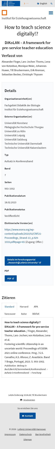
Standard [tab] (9, 306)
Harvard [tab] (24, 306)
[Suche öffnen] (52, 3)
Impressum (10, 434)
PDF (9, 278)
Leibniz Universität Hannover (31, 429)
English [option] (43, 3)
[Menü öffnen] (51, 13)
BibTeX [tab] (35, 313)
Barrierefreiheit (43, 434)
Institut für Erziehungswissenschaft (24, 18)
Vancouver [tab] (10, 313)
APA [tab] (36, 306)
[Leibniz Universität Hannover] (11, 3)
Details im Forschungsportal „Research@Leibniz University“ (23, 261)
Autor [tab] (24, 313)
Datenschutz (25, 434)
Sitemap (27, 439)
